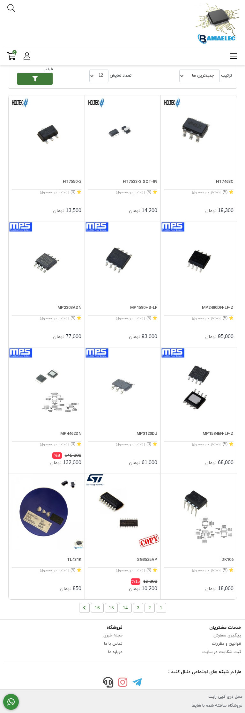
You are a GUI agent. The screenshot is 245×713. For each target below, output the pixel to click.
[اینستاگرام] (122, 684)
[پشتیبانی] (108, 684)
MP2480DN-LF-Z (218, 308)
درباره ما (115, 652)
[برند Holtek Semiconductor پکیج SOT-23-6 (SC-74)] (199, 133)
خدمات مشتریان (225, 628)
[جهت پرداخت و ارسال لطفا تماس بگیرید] (11, 702)
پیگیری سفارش (227, 635)
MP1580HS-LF (143, 308)
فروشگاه (114, 628)
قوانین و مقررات (226, 644)
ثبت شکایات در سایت (221, 652)
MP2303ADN (69, 308)
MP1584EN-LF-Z (218, 434)
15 (111, 607)
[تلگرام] (137, 684)
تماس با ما (113, 644)
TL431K (74, 560)
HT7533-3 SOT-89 (140, 182)
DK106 (227, 560)
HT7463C (225, 182)
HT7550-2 (72, 182)
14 (125, 607)
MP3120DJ (147, 434)
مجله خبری (112, 635)
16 (97, 607)
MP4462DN (70, 434)
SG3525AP (147, 560)
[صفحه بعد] (84, 608)
